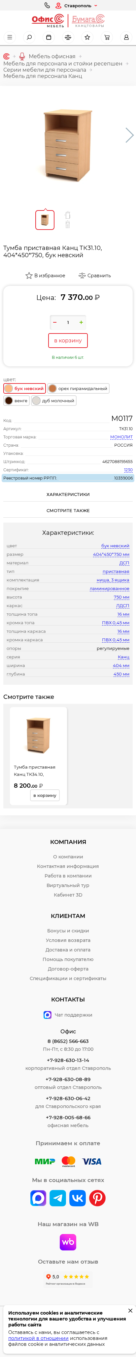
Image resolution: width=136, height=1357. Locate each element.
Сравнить (99, 276)
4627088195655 (117, 461)
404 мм (121, 665)
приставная (116, 571)
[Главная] (6, 56)
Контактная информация (68, 866)
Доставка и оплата (68, 950)
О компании (68, 857)
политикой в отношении (38, 1338)
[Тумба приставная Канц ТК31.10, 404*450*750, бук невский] (68, 145)
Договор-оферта (68, 969)
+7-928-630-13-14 (68, 1060)
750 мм (121, 597)
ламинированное (109, 588)
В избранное (49, 276)
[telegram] (58, 1199)
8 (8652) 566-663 (68, 1041)
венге (21, 400)
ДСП (124, 562)
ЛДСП (122, 605)
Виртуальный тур (68, 885)
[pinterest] (97, 1199)
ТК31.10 (126, 428)
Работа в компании (68, 876)
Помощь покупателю (68, 959)
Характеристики (68, 494)
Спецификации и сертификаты (68, 978)
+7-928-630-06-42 (68, 1098)
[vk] (38, 1198)
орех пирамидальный (82, 388)
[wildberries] (68, 1243)
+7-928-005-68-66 (68, 1117)
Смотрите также (68, 510)
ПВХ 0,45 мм (115, 622)
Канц (123, 656)
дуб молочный (58, 400)
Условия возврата (68, 940)
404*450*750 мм (111, 554)
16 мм (123, 614)
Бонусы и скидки (68, 931)
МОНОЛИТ (121, 436)
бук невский (115, 545)
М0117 (122, 418)
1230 (128, 469)
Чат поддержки (73, 1015)
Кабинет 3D (68, 895)
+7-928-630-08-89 (68, 1079)
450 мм (121, 674)
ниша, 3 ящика (113, 579)
